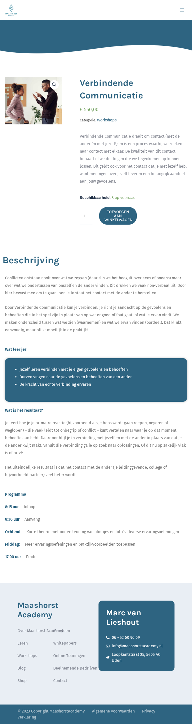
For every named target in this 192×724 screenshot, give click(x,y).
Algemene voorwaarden (113, 711)
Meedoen (61, 630)
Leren (23, 643)
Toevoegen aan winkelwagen (118, 215)
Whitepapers (64, 643)
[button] (54, 84)
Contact (60, 680)
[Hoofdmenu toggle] (182, 10)
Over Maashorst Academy (40, 630)
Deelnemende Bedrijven (75, 668)
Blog (22, 668)
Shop (22, 680)
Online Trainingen (69, 655)
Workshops (106, 120)
